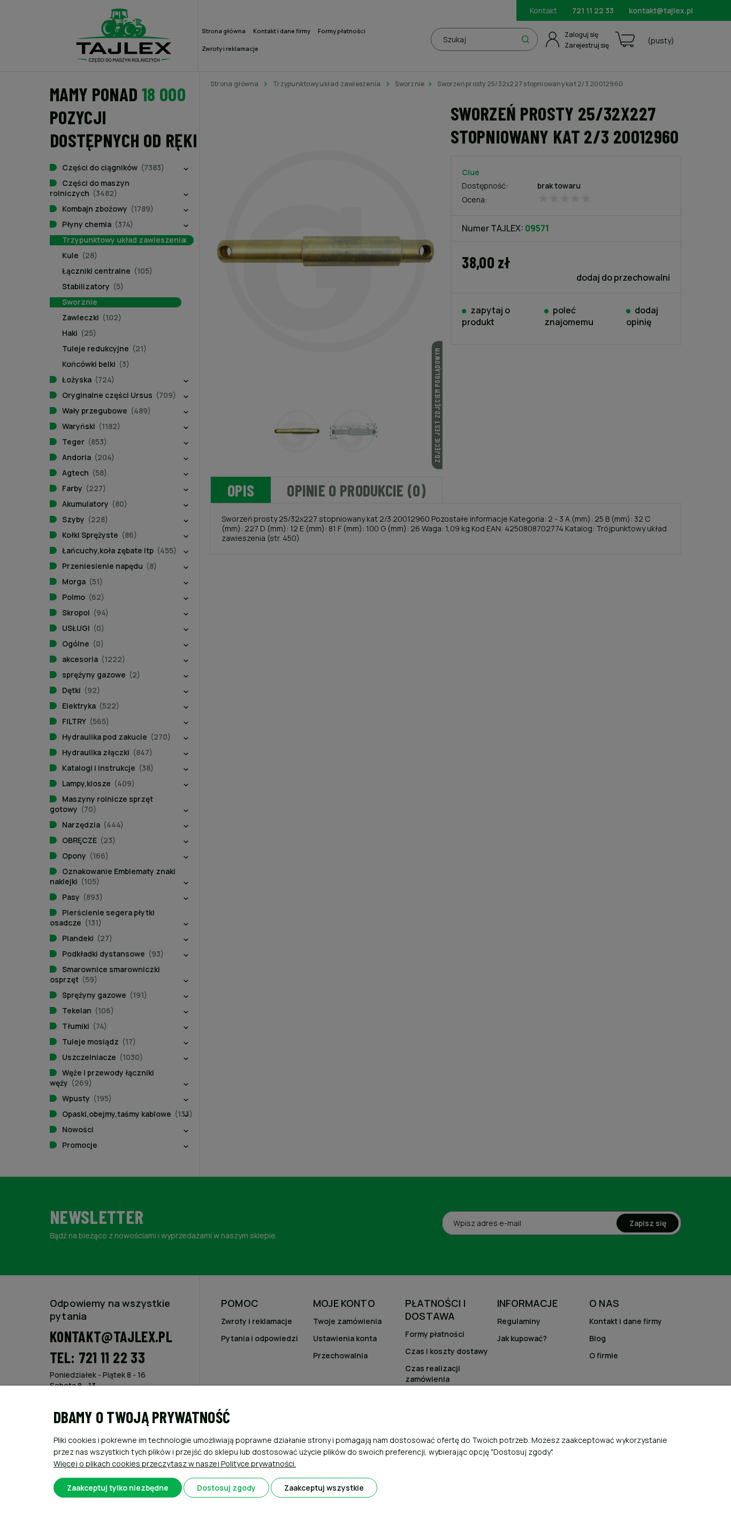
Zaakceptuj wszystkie (324, 1488)
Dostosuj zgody (226, 1488)
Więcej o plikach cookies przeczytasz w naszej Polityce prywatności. (175, 1463)
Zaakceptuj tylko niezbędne (118, 1488)
